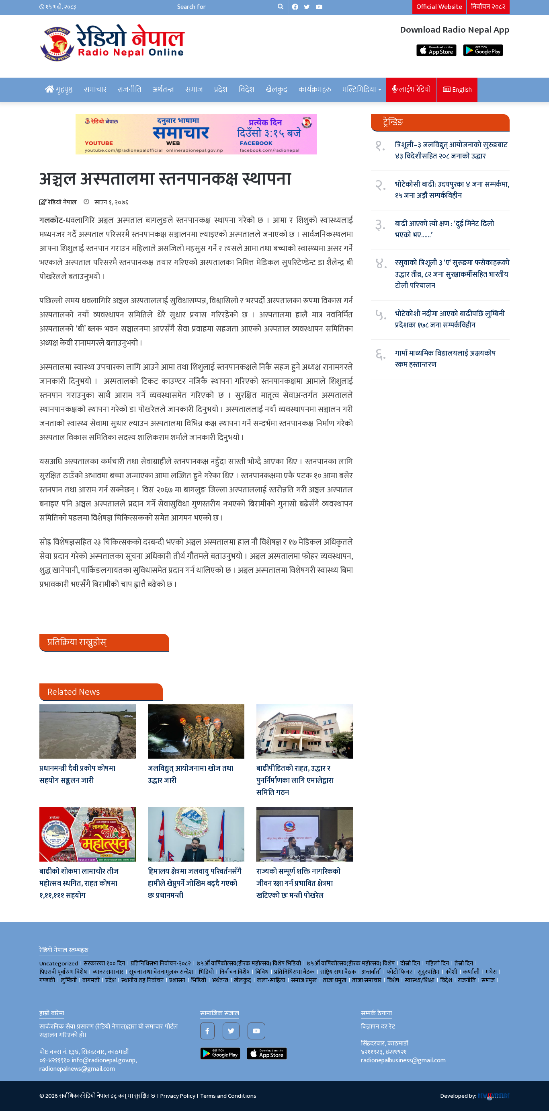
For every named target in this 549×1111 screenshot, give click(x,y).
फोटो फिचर (399, 972)
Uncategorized (58, 963)
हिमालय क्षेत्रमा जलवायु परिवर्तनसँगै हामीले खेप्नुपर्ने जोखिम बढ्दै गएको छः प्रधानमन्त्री (195, 884)
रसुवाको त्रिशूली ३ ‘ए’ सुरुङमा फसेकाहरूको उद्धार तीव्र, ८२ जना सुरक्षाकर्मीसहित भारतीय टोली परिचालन (452, 274)
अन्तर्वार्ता (371, 972)
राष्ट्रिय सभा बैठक (338, 972)
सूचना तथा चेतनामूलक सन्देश (161, 972)
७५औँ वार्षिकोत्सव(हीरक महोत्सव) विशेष (351, 963)
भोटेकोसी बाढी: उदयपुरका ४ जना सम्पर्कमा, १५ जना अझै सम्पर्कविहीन (452, 190)
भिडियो (198, 980)
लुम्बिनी (69, 980)
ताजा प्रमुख (334, 980)
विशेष (393, 980)
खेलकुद (276, 90)
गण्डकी (47, 980)
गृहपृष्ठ (63, 90)
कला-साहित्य (271, 980)
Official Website (439, 6)
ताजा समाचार (366, 980)
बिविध (261, 972)
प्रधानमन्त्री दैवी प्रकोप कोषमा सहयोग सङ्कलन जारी (77, 775)
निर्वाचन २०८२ (488, 6)
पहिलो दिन (437, 963)
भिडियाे (206, 972)
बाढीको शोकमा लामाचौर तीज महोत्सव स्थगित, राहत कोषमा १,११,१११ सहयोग (79, 884)
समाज (194, 90)
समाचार (95, 90)
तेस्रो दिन (464, 963)
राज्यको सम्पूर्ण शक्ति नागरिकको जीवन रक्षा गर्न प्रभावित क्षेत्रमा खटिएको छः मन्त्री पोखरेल (298, 884)
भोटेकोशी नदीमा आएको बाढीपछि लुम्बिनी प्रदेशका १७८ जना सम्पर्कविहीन (450, 319)
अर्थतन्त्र (163, 90)
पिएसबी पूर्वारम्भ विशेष (63, 972)
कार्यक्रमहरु (315, 90)
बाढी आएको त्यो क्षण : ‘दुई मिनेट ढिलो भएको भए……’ (444, 229)
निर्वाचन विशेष (234, 972)
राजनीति (129, 90)
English (461, 89)
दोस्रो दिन (410, 963)
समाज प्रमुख (304, 980)
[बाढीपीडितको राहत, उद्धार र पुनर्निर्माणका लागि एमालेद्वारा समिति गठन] (304, 731)
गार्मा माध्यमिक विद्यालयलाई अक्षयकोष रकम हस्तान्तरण (445, 359)
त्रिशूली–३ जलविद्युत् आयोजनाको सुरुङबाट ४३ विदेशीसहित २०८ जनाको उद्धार (451, 151)
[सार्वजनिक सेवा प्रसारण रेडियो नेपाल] (113, 41)
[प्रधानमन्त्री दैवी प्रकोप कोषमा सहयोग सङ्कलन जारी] (87, 731)
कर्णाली (471, 972)
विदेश (246, 90)
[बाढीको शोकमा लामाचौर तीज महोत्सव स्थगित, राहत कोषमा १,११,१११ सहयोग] (87, 834)
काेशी (451, 972)
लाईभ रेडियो (414, 89)
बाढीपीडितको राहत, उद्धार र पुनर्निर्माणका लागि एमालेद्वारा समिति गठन (295, 781)
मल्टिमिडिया (359, 90)
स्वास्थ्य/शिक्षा (419, 980)
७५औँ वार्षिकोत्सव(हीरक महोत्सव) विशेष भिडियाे (249, 963)
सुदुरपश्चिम (429, 972)
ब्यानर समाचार (107, 972)
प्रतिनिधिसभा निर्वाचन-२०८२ (161, 963)
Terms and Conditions (228, 1096)
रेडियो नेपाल (62, 202)
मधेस (491, 972)
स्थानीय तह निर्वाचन (142, 980)
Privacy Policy (177, 1096)
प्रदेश (220, 90)
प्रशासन (177, 980)
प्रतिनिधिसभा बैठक (294, 972)
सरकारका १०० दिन (104, 963)
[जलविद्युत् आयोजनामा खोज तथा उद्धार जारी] (196, 731)
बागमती (91, 980)
